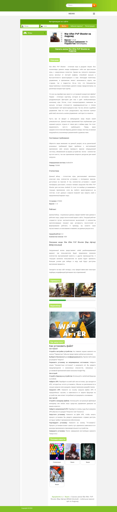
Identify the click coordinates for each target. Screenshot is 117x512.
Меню (72, 14)
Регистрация (90, 26)
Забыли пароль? (76, 26)
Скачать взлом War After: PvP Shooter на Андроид (72, 50)
